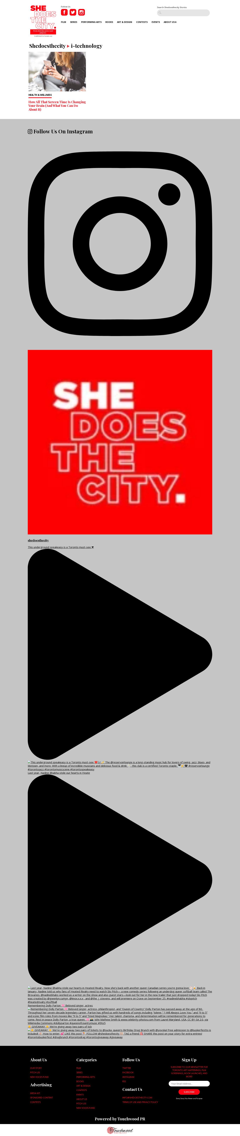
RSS (124, 1081)
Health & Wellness (40, 94)
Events (156, 22)
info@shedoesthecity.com (137, 1097)
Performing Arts (91, 22)
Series (73, 22)
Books (109, 22)
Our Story (36, 1068)
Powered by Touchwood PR (120, 1118)
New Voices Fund (39, 1077)
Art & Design (124, 22)
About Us (169, 22)
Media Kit (35, 1093)
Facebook (128, 1072)
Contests (142, 22)
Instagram (128, 1077)
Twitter (126, 1068)
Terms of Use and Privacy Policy (140, 1102)
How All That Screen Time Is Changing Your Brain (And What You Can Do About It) (57, 106)
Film (63, 22)
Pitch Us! (35, 1072)
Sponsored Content (41, 1097)
